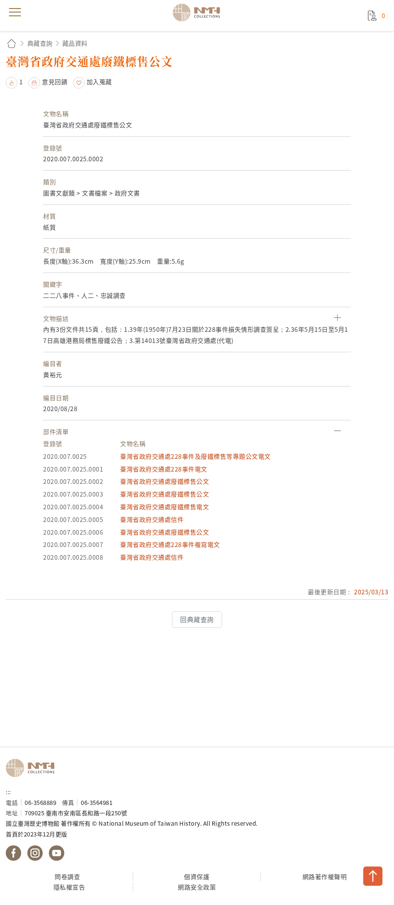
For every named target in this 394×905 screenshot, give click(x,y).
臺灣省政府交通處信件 (152, 519)
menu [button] (15, 12)
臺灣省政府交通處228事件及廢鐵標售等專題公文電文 (195, 456)
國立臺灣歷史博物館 (33, 768)
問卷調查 (67, 876)
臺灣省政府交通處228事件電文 (163, 468)
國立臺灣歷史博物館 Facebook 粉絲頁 (13, 853)
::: (8, 791)
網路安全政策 (197, 887)
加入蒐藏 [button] (99, 81)
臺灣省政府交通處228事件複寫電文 (170, 544)
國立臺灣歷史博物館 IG (35, 853)
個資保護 (196, 876)
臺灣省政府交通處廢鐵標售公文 (164, 481)
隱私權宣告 (69, 887)
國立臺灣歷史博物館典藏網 (199, 12)
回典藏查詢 (197, 619)
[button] (14, 81)
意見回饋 (54, 81)
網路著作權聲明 (324, 876)
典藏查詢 (40, 43)
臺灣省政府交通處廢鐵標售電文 (164, 506)
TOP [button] (372, 876)
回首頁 (11, 43)
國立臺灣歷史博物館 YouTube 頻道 (56, 853)
